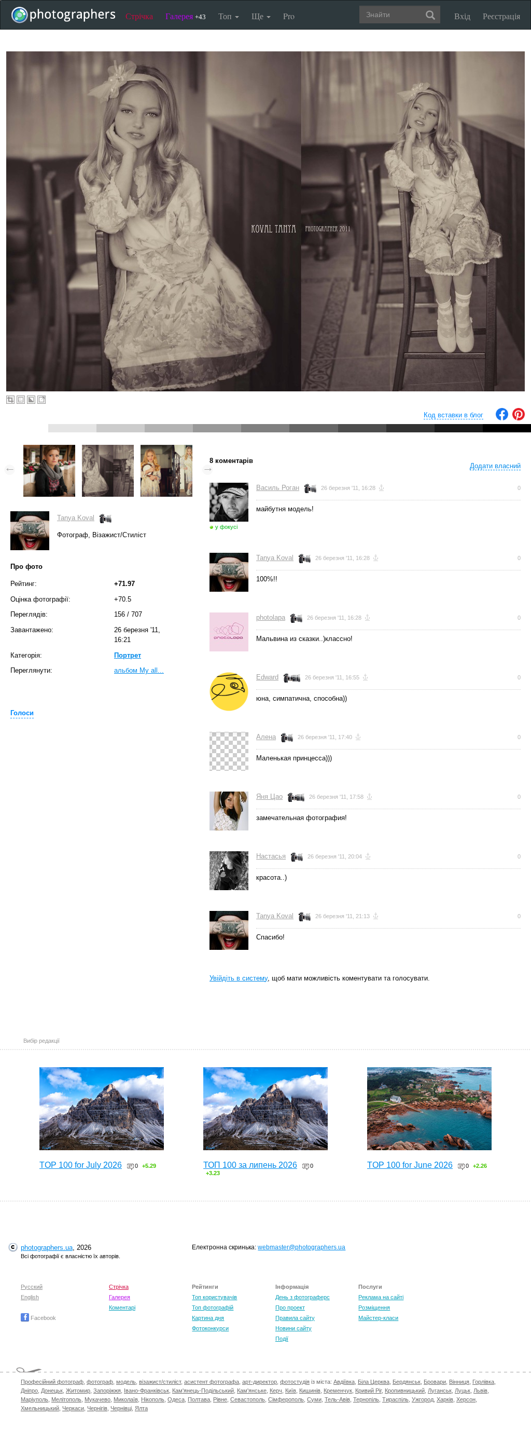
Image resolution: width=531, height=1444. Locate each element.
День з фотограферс (302, 1297)
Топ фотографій (212, 1307)
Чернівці (121, 1408)
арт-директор (259, 1382)
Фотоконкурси (210, 1328)
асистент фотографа (211, 1382)
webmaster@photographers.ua (301, 1247)
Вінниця (459, 1382)
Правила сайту (295, 1318)
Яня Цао (269, 796)
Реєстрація (501, 15)
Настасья (271, 856)
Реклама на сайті (380, 1297)
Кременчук (338, 1390)
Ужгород (423, 1399)
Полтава (199, 1399)
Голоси (22, 713)
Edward (267, 677)
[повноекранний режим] (41, 400)
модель (126, 1382)
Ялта (141, 1408)
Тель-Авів (337, 1399)
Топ (226, 15)
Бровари (435, 1382)
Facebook (42, 1318)
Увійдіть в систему (238, 978)
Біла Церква (373, 1382)
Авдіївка (344, 1382)
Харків (445, 1399)
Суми (314, 1399)
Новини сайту (293, 1328)
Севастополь (247, 1399)
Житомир (78, 1390)
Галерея (185, 15)
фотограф (100, 1382)
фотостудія (295, 1382)
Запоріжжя (107, 1390)
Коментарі (122, 1307)
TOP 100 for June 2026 (410, 1165)
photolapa (270, 617)
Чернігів (97, 1408)
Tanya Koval (75, 518)
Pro (289, 15)
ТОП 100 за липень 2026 (250, 1165)
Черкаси (73, 1408)
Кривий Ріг (368, 1390)
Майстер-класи (378, 1318)
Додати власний (495, 466)
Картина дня (208, 1318)
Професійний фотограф (52, 1382)
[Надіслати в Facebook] (502, 418)
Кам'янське (252, 1390)
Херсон (466, 1399)
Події (281, 1339)
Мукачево (97, 1399)
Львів (480, 1390)
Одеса (176, 1399)
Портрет (127, 655)
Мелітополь (66, 1399)
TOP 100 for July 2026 (80, 1165)
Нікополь (152, 1399)
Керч (276, 1390)
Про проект (290, 1307)
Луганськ (440, 1390)
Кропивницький (405, 1390)
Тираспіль (395, 1399)
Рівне (220, 1399)
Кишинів (309, 1390)
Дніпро (29, 1390)
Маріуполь (34, 1399)
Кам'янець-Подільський (203, 1390)
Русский (32, 1287)
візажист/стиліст (160, 1382)
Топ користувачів (214, 1297)
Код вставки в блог (453, 415)
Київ (290, 1390)
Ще (258, 15)
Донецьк (52, 1390)
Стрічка (139, 15)
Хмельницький (40, 1408)
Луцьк (462, 1390)
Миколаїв (126, 1399)
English (30, 1297)
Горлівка (483, 1382)
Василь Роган (277, 488)
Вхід (462, 15)
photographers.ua (47, 1247)
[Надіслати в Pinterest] (518, 418)
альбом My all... (139, 670)
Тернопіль (366, 1399)
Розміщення (374, 1307)
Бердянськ (407, 1382)
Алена (266, 737)
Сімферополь (286, 1399)
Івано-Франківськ (146, 1390)
